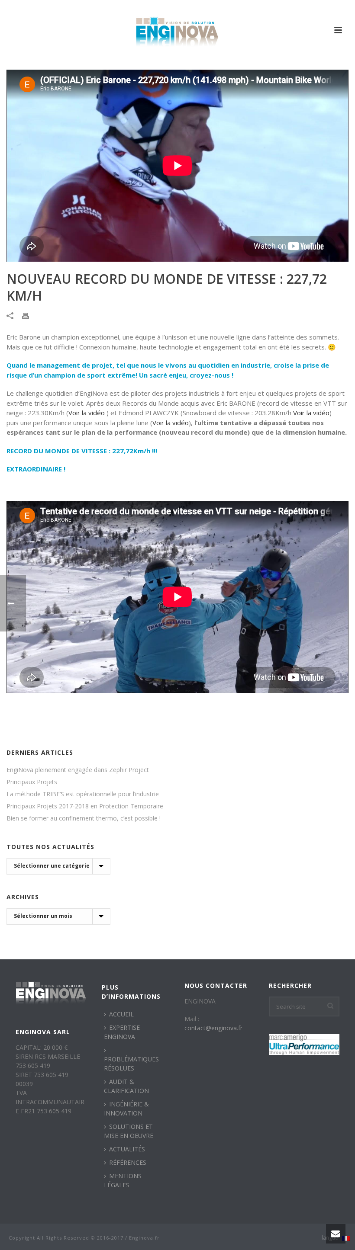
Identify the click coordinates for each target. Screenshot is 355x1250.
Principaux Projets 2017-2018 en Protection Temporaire (84, 806)
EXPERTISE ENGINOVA (122, 1032)
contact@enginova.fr (213, 1028)
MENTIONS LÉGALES (123, 1180)
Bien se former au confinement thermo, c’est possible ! (83, 818)
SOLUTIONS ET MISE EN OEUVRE (128, 1131)
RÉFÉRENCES (127, 1162)
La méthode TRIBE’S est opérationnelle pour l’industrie (82, 794)
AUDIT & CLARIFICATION (126, 1086)
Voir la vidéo (86, 412)
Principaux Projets (31, 782)
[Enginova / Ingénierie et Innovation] (177, 30)
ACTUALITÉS (127, 1149)
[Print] (30, 314)
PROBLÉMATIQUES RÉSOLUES (131, 1063)
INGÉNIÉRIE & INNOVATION (126, 1108)
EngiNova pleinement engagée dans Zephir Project (77, 770)
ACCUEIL (121, 1014)
